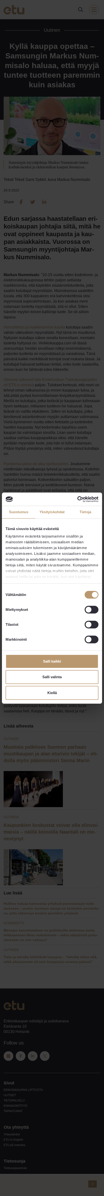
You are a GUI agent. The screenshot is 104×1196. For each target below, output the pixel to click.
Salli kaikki (52, 661)
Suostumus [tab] (19, 512)
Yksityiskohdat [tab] (52, 512)
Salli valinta (52, 677)
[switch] (91, 610)
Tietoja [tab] (85, 512)
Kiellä (52, 693)
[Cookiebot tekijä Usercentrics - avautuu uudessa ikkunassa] (77, 499)
